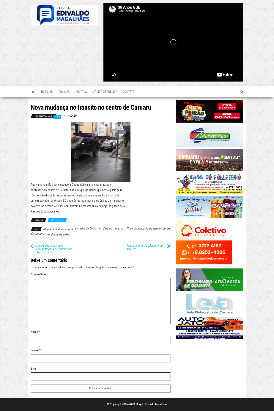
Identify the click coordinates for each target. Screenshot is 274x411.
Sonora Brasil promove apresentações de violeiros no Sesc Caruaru (54, 249)
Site (33, 369)
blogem (72, 115)
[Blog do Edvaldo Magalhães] (33, 91)
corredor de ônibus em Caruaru (93, 228)
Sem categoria (57, 220)
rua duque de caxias (58, 234)
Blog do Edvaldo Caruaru (58, 229)
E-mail (36, 350)
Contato (128, 91)
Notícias (47, 91)
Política (81, 91)
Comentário (39, 274)
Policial (64, 91)
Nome (35, 332)
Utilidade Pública (104, 91)
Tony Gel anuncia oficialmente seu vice (144, 247)
